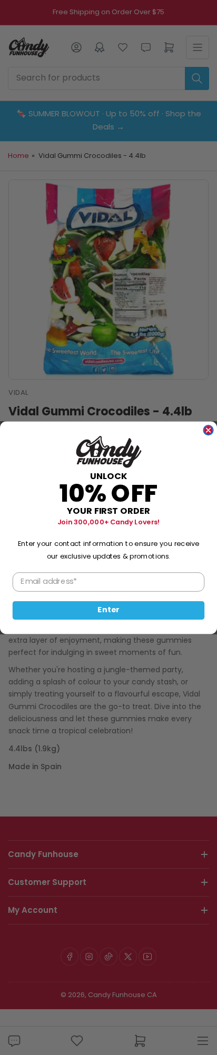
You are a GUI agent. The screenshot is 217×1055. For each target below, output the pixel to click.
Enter (108, 610)
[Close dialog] (208, 429)
